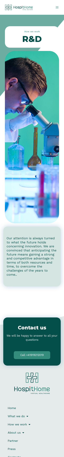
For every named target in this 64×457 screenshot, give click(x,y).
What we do (16, 416)
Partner (13, 440)
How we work (17, 424)
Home (12, 408)
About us (14, 432)
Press (12, 449)
